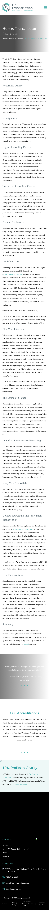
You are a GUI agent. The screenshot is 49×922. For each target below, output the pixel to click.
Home (5, 39)
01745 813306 (12, 873)
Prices (5, 848)
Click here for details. (19, 780)
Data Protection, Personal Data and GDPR (27, 899)
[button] (21, 685)
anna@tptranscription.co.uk (17, 879)
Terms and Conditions (42, 899)
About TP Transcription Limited (16, 845)
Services (6, 852)
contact (26, 644)
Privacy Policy (14, 899)
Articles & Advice (15, 39)
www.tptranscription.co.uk (12, 274)
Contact (5, 899)
